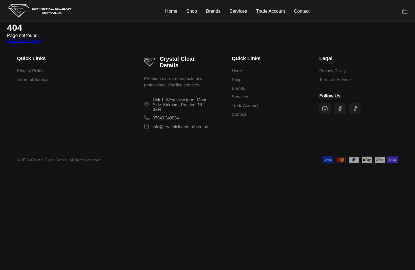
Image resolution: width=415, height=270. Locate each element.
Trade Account (270, 11)
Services (238, 11)
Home (171, 11)
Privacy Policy (30, 70)
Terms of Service (32, 79)
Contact (301, 11)
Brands (213, 11)
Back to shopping (24, 40)
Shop (191, 11)
